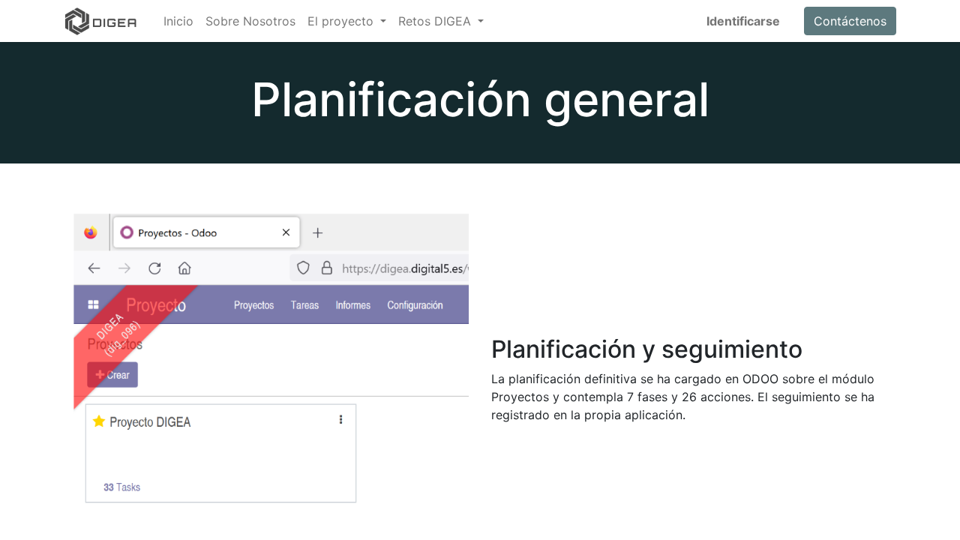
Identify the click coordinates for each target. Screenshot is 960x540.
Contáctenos (850, 21)
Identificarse (743, 21)
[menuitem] (179, 21)
